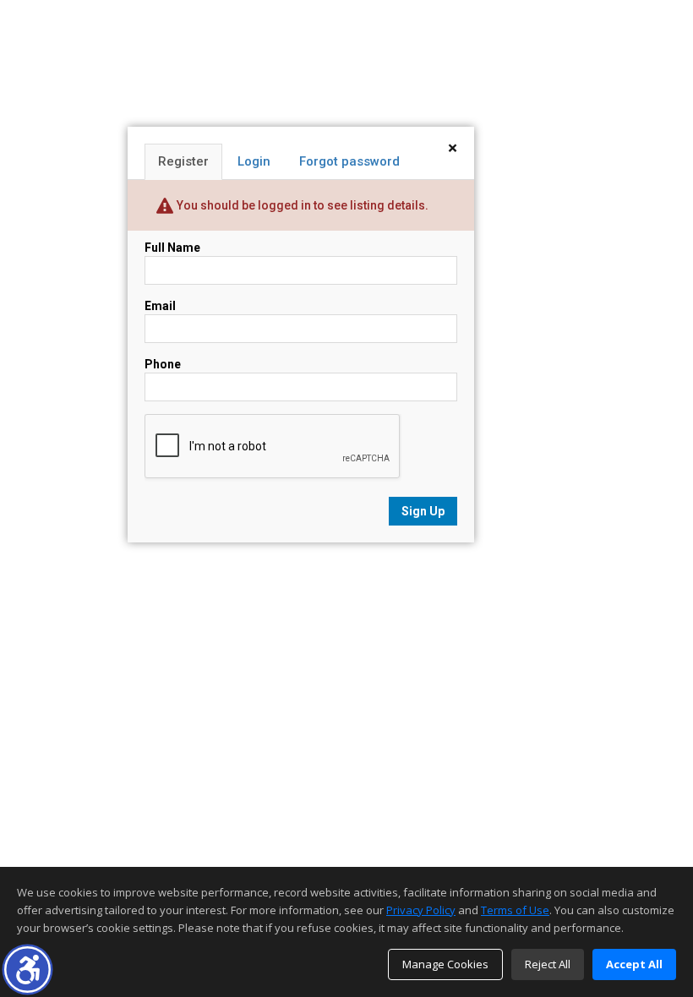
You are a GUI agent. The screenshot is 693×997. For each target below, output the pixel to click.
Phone (163, 364)
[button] (27, 969)
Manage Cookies (445, 964)
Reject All (547, 964)
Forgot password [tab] (349, 161)
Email (160, 306)
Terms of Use (515, 910)
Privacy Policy (421, 910)
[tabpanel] (301, 382)
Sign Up (423, 511)
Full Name (172, 247)
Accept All (634, 964)
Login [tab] (253, 161)
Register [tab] (183, 161)
